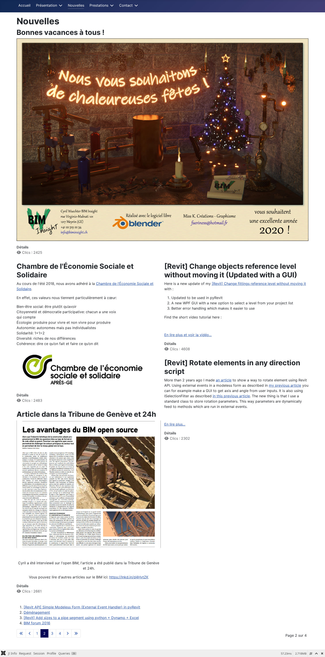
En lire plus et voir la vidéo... (188, 335)
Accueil (24, 5)
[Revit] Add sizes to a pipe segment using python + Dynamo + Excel (81, 617)
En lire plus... (174, 424)
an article (223, 380)
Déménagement (37, 612)
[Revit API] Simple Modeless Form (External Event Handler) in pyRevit (82, 607)
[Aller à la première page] (21, 633)
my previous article (285, 385)
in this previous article (231, 396)
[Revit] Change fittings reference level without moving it (259, 283)
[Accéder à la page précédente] (30, 633)
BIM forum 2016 (37, 623)
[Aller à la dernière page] (76, 633)
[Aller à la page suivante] (68, 633)
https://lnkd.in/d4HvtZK (128, 577)
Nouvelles (76, 5)
